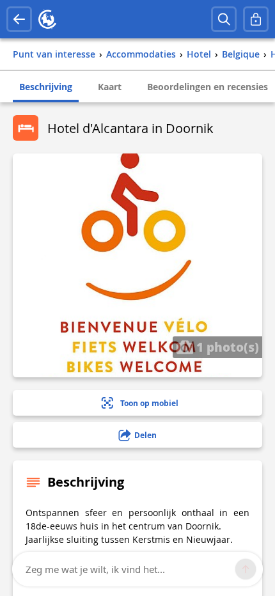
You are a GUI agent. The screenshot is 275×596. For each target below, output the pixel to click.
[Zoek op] (224, 19)
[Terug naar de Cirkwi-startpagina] (47, 19)
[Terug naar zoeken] (19, 19)
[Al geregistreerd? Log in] (256, 19)
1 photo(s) (226, 347)
